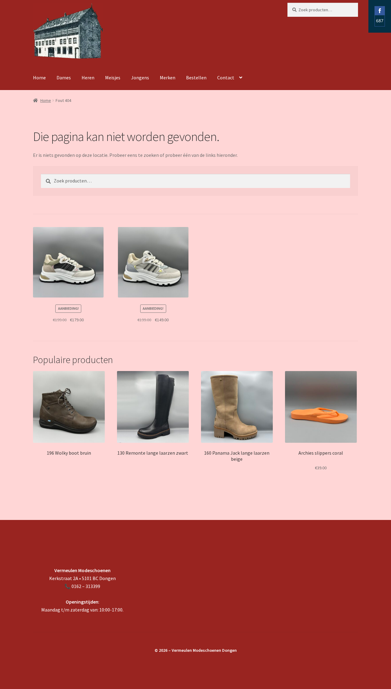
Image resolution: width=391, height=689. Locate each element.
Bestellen (196, 77)
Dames (64, 77)
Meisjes (112, 77)
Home (39, 77)
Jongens (140, 77)
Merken (167, 77)
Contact (225, 77)
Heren (88, 77)
